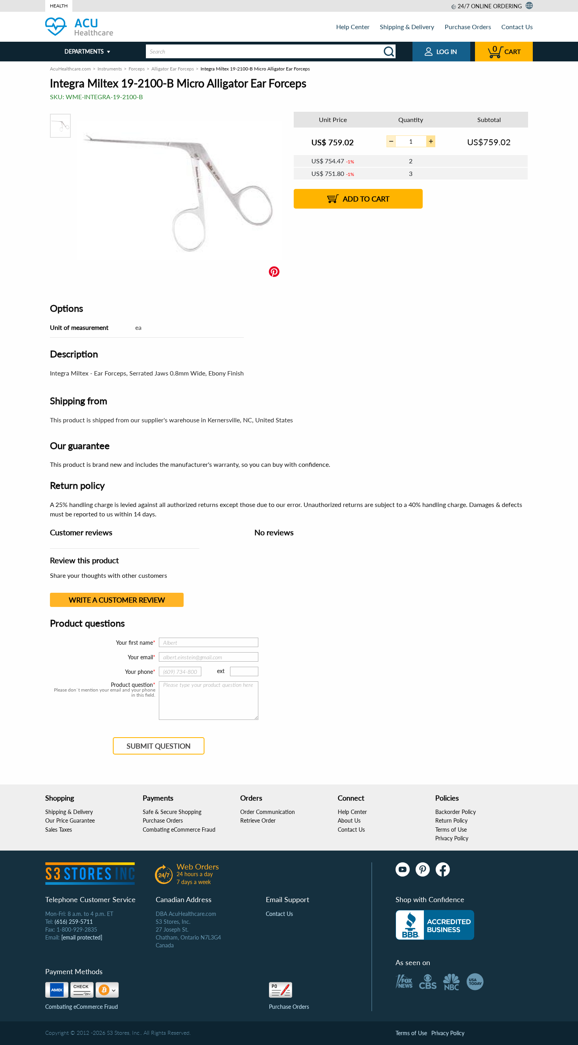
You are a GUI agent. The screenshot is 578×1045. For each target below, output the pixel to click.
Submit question (159, 746)
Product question (132, 685)
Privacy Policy (451, 838)
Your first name (134, 642)
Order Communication (267, 811)
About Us (349, 820)
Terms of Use (451, 829)
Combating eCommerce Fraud (179, 829)
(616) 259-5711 (74, 921)
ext (221, 671)
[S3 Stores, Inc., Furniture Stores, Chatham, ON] (435, 925)
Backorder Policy (455, 811)
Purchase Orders (468, 26)
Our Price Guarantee (70, 820)
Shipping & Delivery (407, 26)
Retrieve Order (258, 820)
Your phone (139, 671)
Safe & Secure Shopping (172, 811)
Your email (140, 657)
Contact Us (517, 26)
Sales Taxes (58, 829)
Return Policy (451, 820)
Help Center (353, 26)
